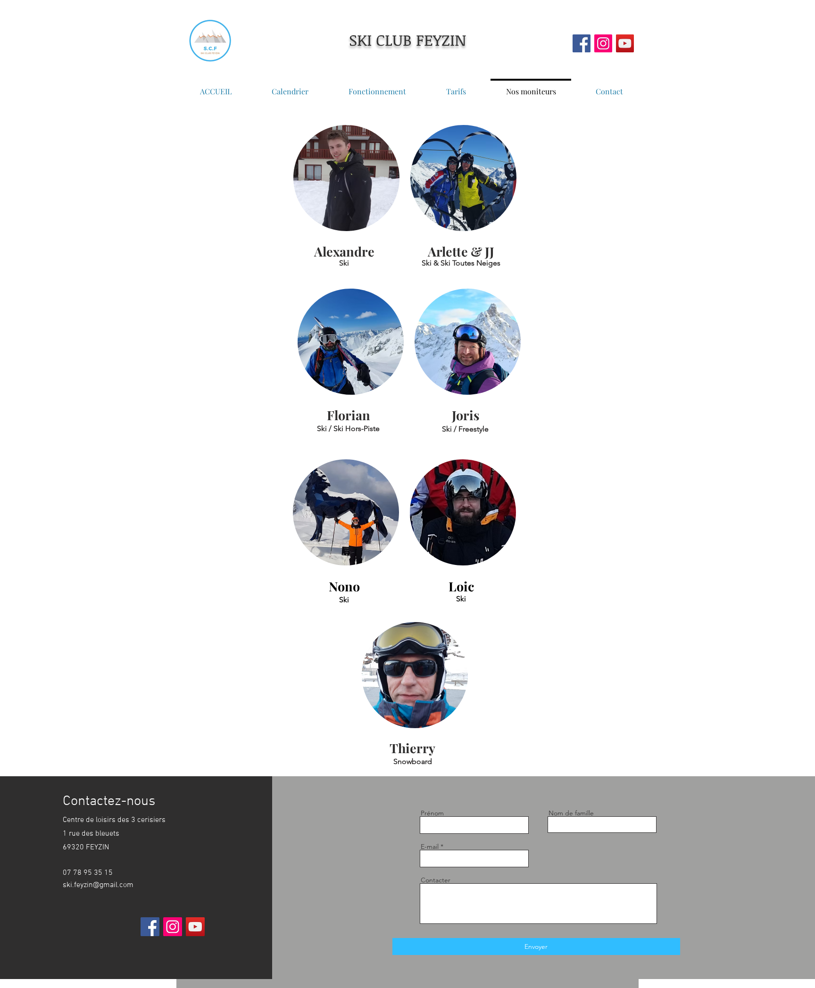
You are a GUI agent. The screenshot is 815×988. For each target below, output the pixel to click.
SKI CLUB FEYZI (402, 39)
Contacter (435, 880)
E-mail (430, 846)
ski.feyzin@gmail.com (98, 885)
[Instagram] (603, 43)
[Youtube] (625, 43)
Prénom (432, 813)
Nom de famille (571, 813)
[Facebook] (581, 43)
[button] (609, 87)
